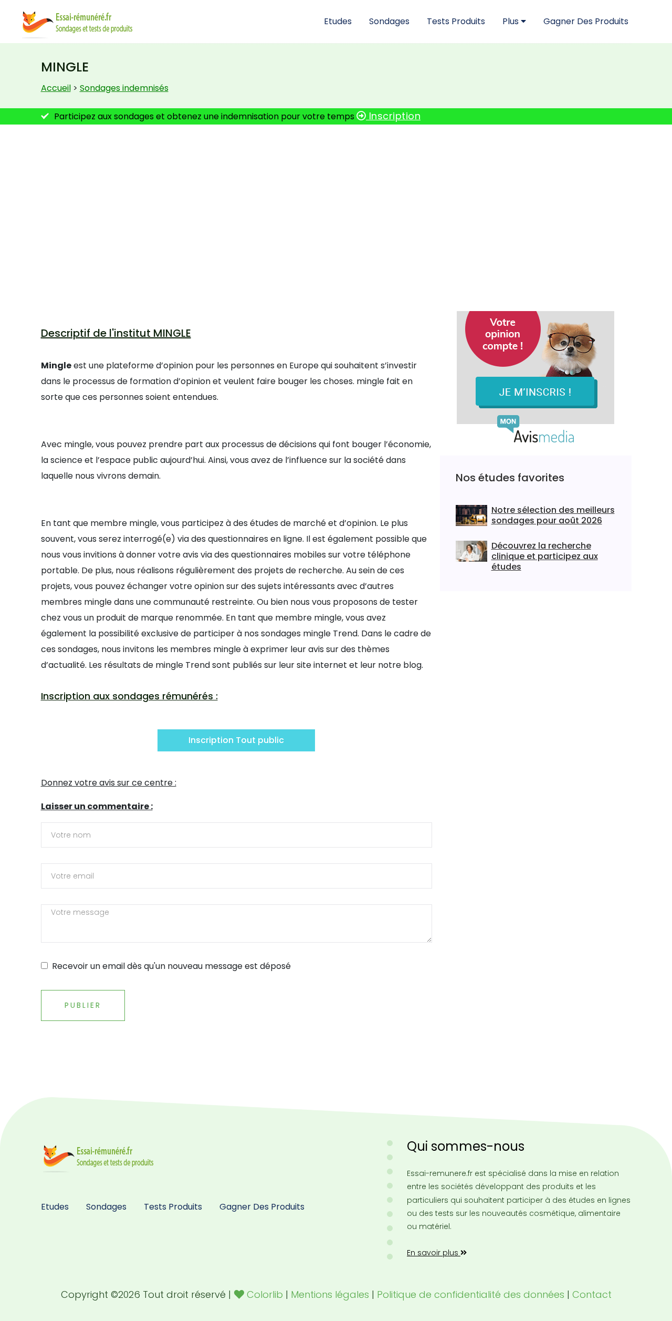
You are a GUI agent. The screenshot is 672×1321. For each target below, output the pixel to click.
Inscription (393, 115)
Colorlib (265, 1294)
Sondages (389, 21)
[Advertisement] (336, 213)
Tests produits (456, 21)
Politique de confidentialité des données (470, 1294)
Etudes (338, 21)
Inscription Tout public (236, 740)
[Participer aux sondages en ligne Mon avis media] (535, 376)
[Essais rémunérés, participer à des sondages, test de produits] (79, 21)
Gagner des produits (585, 21)
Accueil (56, 88)
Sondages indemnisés (124, 88)
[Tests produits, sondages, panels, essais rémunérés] (100, 1155)
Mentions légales (330, 1294)
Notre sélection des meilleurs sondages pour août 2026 (553, 515)
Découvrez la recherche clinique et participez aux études (544, 556)
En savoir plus (433, 1252)
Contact (592, 1294)
